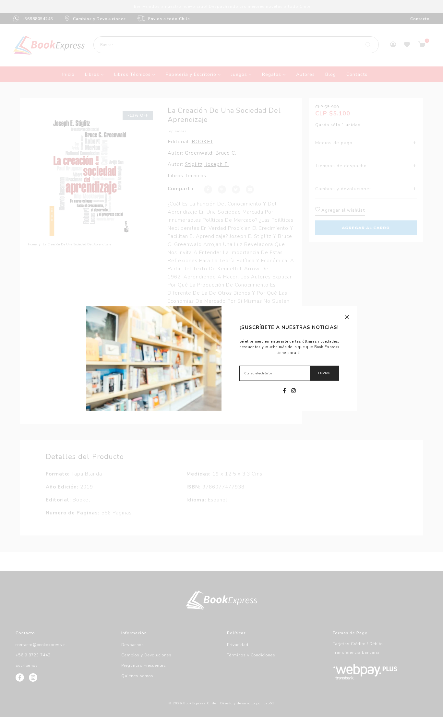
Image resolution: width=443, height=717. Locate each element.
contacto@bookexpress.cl (41, 644)
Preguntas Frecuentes (143, 665)
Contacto (420, 18)
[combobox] (236, 45)
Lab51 (268, 703)
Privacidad (237, 644)
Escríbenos (27, 665)
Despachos (132, 644)
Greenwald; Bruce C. (210, 153)
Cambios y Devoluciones (99, 18)
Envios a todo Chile (169, 18)
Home (32, 244)
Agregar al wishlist (342, 210)
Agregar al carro (366, 227)
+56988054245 (37, 18)
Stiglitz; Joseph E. (207, 164)
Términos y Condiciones (251, 655)
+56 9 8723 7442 (33, 655)
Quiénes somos (137, 675)
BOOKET (202, 141)
